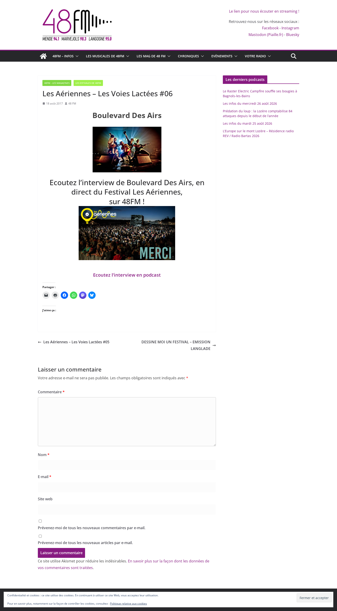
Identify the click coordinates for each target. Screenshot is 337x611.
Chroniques (188, 56)
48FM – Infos (63, 56)
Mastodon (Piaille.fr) (266, 34)
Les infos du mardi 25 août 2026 (247, 123)
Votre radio (255, 56)
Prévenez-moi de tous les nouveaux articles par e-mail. (85, 542)
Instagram (290, 27)
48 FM (72, 103)
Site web (45, 498)
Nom (44, 454)
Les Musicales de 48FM (105, 56)
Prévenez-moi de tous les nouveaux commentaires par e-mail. (91, 527)
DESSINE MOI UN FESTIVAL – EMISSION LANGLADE (175, 345)
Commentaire (51, 391)
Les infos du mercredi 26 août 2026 (250, 103)
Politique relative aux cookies (128, 603)
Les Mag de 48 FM (151, 56)
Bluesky (292, 34)
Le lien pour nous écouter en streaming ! (264, 11)
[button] (76, 56)
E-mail (44, 476)
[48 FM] (43, 56)
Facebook (270, 27)
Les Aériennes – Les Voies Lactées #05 (76, 341)
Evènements (221, 56)
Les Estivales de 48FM (88, 83)
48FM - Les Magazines (56, 83)
